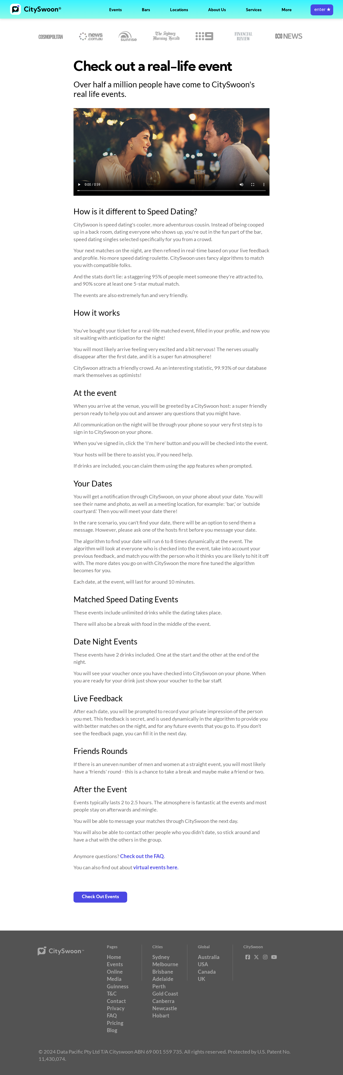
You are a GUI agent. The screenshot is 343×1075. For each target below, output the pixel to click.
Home (114, 957)
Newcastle (164, 1008)
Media (114, 979)
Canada (207, 972)
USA (203, 964)
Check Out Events (100, 897)
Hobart (160, 1015)
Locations (179, 10)
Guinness (118, 986)
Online (115, 972)
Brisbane (162, 972)
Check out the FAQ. (142, 856)
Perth (159, 986)
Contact (116, 1001)
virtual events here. (155, 867)
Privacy (116, 1008)
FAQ (112, 1015)
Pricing (115, 1023)
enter (322, 10)
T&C (112, 993)
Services (254, 10)
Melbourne (165, 964)
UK (201, 979)
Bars (146, 10)
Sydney (161, 957)
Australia (209, 957)
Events (115, 10)
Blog (112, 1030)
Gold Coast (165, 993)
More (287, 10)
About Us (217, 10)
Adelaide (162, 979)
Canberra (163, 1001)
